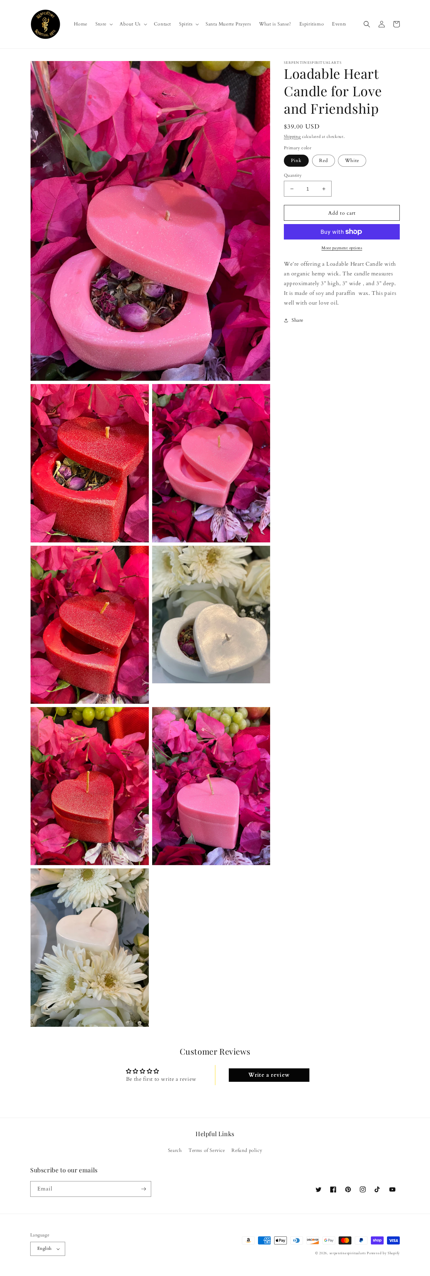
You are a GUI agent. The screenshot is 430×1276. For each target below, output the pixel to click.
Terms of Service (206, 1150)
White (352, 160)
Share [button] (297, 320)
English (44, 1248)
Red (323, 160)
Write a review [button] (268, 1075)
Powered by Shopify (383, 1253)
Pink (296, 160)
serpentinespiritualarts (348, 1253)
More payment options (341, 248)
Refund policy (246, 1150)
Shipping (292, 136)
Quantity (293, 175)
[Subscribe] (143, 1189)
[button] (103, 24)
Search (175, 1150)
